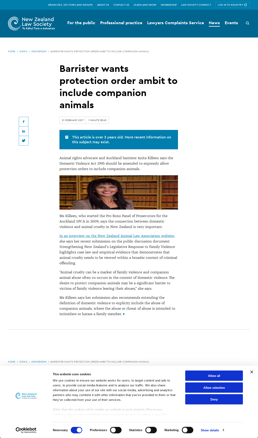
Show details (210, 430)
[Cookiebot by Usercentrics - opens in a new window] (26, 430)
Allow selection (214, 387)
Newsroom (38, 51)
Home (11, 51)
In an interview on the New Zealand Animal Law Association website (116, 236)
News (23, 51)
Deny (214, 399)
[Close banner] (251, 372)
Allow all (214, 375)
